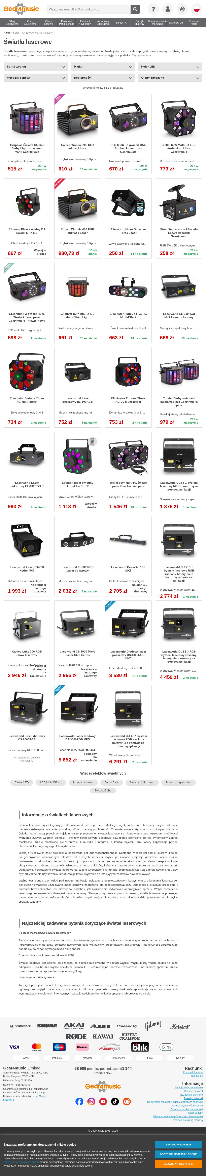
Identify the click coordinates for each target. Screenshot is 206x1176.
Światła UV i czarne (142, 782)
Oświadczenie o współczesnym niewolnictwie (178, 1116)
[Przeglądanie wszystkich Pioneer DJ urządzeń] (129, 1026)
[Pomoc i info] (153, 9)
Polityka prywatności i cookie (187, 1105)
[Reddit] (127, 1104)
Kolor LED (148, 66)
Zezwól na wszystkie (178, 1164)
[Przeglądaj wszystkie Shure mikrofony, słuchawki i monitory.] (50, 1026)
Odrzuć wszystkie (178, 1144)
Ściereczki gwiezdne (178, 782)
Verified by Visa (191, 1047)
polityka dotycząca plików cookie (21, 1162)
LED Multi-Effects (51, 782)
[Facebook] (79, 1104)
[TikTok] (115, 1104)
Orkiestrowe (118, 1058)
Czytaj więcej (140, 55)
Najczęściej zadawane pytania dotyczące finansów (175, 1102)
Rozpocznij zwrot (193, 1091)
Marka (78, 66)
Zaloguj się (197, 1075)
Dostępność (82, 77)
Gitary (26, 1058)
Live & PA (180, 1058)
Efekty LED (22, 782)
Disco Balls (111, 782)
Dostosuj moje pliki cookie (178, 1154)
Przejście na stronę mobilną (187, 1120)
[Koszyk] (182, 9)
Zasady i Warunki (193, 1098)
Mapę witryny (195, 1112)
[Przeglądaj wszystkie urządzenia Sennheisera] (23, 1026)
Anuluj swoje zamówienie (189, 1087)
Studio (149, 1058)
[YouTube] (103, 1104)
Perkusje (57, 1058)
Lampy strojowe (83, 782)
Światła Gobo (103, 790)
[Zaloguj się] (167, 9)
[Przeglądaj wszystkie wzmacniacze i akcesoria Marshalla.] (182, 1026)
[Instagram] (91, 1104)
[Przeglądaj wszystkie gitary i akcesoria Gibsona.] (156, 1026)
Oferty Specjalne (152, 77)
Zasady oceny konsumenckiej (186, 1109)
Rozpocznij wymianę (191, 1094)
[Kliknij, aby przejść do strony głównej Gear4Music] (21, 9)
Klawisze (88, 1058)
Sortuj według (16, 66)
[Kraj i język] (196, 9)
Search (135, 9)
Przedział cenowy (19, 77)
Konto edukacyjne (193, 1072)
